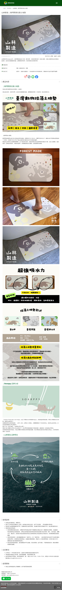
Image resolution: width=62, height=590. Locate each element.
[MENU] (56, 3)
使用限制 (6, 563)
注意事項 (6, 550)
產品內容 (6, 82)
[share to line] (32, 76)
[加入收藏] (25, 76)
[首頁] (9, 3)
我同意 (58, 587)
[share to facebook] (36, 76)
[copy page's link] (29, 76)
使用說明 (6, 520)
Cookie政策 (3, 587)
